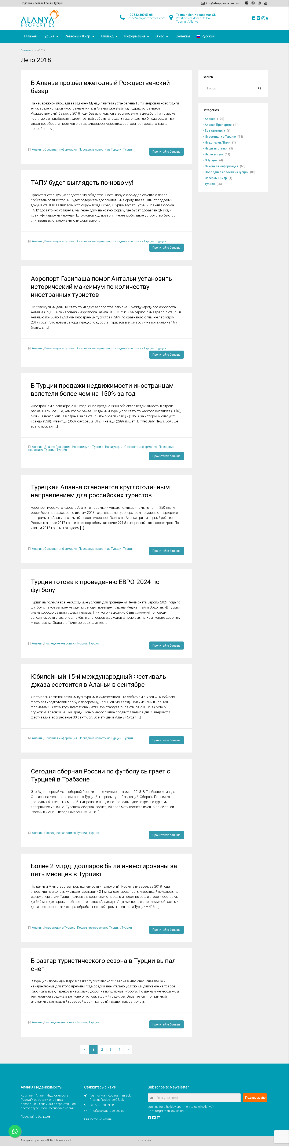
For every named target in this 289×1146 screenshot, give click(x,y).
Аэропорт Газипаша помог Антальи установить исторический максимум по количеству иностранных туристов (101, 286)
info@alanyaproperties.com (108, 1110)
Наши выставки (216, 148)
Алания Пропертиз (57, 446)
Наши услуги (113, 446)
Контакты (182, 36)
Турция (48, 36)
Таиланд (107, 36)
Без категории (215, 130)
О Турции (211, 160)
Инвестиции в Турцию (59, 241)
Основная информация (60, 149)
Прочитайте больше (166, 151)
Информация (134, 36)
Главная (30, 36)
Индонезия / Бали (217, 142)
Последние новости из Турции (100, 149)
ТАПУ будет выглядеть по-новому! (82, 182)
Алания (37, 149)
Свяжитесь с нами (97, 1119)
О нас (160, 36)
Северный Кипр (77, 36)
